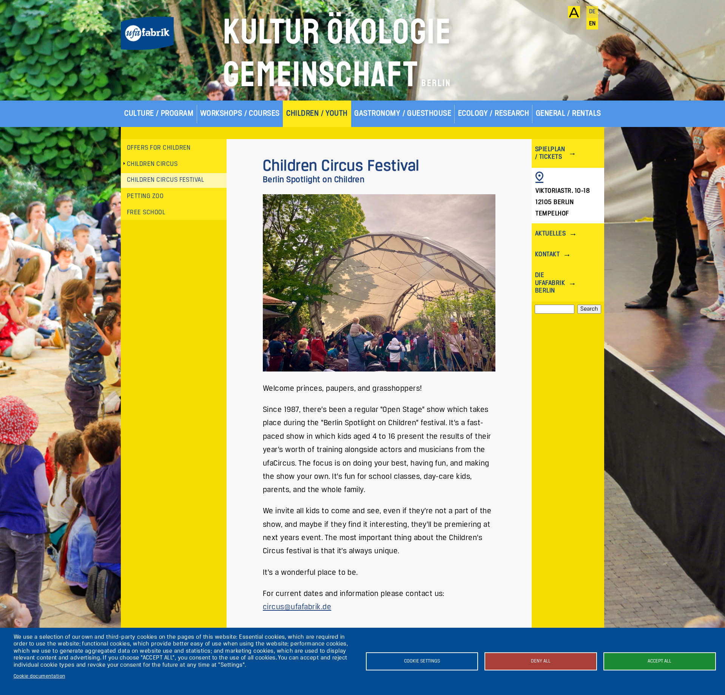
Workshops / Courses (240, 114)
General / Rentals (568, 114)
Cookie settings (422, 661)
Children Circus (152, 164)
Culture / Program (158, 114)
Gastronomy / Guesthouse (402, 114)
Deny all (541, 661)
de (592, 12)
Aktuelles (550, 234)
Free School (146, 212)
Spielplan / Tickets (550, 153)
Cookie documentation (39, 676)
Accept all (659, 661)
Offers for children (159, 148)
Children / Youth (317, 114)
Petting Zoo (145, 196)
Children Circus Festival (165, 180)
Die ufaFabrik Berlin (550, 283)
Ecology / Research (493, 114)
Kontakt (547, 254)
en (592, 24)
